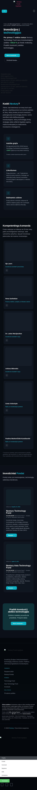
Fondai (3, 761)
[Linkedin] (7, 784)
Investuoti (4, 765)
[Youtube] (11, 784)
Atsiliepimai (4, 775)
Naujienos (4, 768)
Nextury (11, 728)
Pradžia (4, 758)
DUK (3, 771)
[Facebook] (2, 784)
